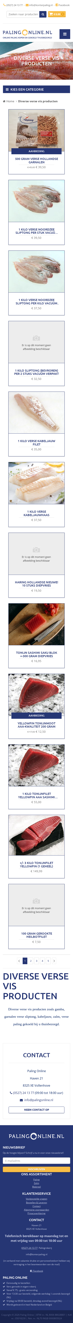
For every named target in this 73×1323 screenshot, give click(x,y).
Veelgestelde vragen (36, 1198)
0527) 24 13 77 (30, 1248)
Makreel (36, 1186)
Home (10, 101)
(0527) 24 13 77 (14, 5)
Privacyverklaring (36, 1213)
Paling (36, 1179)
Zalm (36, 1183)
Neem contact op (36, 1109)
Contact (37, 1206)
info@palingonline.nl (38, 1100)
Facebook (64, 5)
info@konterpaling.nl (41, 5)
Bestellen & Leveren (36, 1202)
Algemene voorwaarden (36, 1209)
